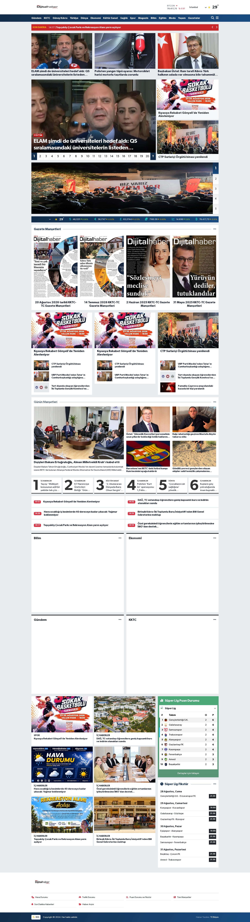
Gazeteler (194, 18)
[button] (212, 27)
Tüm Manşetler (184, 897)
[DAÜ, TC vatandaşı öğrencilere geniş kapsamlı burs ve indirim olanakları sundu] (124, 714)
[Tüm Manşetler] (214, 402)
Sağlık (124, 18)
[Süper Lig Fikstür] (214, 784)
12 (99, 156)
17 (129, 156)
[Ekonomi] (214, 538)
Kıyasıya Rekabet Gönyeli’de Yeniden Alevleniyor (71, 501)
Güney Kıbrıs (60, 18)
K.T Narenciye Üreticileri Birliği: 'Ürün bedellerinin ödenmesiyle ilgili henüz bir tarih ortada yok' (81, 487)
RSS (37, 917)
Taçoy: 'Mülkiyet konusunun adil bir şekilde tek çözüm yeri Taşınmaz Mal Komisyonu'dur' (50, 487)
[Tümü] (214, 229)
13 (105, 156)
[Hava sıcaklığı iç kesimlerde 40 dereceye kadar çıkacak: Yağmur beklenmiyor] (62, 765)
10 (87, 156)
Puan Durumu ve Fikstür (140, 897)
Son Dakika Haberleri (44, 904)
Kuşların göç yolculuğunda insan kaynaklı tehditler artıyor (207, 487)
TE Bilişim (214, 917)
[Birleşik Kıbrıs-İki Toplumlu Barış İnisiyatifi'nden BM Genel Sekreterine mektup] (124, 815)
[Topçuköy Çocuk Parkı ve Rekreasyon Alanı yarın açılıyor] (62, 815)
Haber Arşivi (88, 904)
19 (141, 156)
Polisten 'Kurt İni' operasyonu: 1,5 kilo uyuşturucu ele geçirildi (145, 487)
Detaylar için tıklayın (188, 773)
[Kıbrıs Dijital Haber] (47, 7)
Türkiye (74, 18)
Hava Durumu (41, 897)
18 (135, 156)
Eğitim (162, 18)
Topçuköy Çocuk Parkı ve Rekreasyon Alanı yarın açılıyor (75, 525)
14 (111, 156)
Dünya (84, 18)
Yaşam (182, 18)
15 (117, 156)
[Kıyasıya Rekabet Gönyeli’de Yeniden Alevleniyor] (62, 714)
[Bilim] (120, 538)
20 (147, 156)
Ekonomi (96, 18)
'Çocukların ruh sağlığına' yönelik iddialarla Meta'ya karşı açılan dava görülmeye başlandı (177, 487)
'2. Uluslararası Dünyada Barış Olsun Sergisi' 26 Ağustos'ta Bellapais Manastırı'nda (114, 487)
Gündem (36, 18)
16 (123, 156)
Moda (172, 18)
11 (93, 156)
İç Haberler (46, 481)
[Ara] (213, 18)
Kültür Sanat (110, 18)
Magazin (143, 18)
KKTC (47, 18)
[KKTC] (214, 619)
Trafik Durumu (88, 897)
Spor (133, 18)
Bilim (153, 18)
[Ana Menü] (217, 18)
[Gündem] (120, 619)
